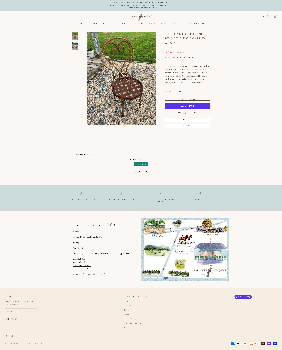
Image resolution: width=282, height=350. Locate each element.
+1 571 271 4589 (79, 259)
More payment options (187, 112)
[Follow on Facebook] (6, 336)
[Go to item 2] (75, 46)
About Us (152, 24)
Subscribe (11, 319)
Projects (138, 24)
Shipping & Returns (132, 323)
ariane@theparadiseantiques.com (87, 268)
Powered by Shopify (36, 343)
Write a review (141, 164)
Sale (173, 24)
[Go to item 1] (75, 36)
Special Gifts (100, 24)
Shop (113, 24)
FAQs (126, 327)
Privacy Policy (130, 319)
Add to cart (187, 99)
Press (163, 24)
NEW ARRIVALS (82, 24)
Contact (127, 305)
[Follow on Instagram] (12, 336)
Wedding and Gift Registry (193, 24)
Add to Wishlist (187, 126)
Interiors (125, 24)
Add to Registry (187, 120)
